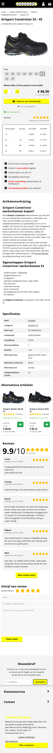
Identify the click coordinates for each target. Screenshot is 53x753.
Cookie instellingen (26, 737)
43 (30, 74)
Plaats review (12, 639)
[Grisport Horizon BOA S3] (40, 397)
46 (7, 79)
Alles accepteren (26, 745)
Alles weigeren (11, 741)
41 (19, 74)
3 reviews (19, 414)
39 (7, 74)
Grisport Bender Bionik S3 (13, 410)
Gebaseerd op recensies (39, 120)
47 (13, 79)
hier (30, 727)
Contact (9, 702)
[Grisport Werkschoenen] (26, 5)
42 (24, 74)
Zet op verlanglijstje (27, 106)
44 (36, 74)
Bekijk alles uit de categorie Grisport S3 (18, 24)
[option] (26, 45)
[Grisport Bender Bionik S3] (13, 397)
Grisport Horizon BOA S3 (39, 410)
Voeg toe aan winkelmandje (29, 101)
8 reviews (45, 414)
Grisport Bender (41, 253)
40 (13, 74)
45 (42, 74)
